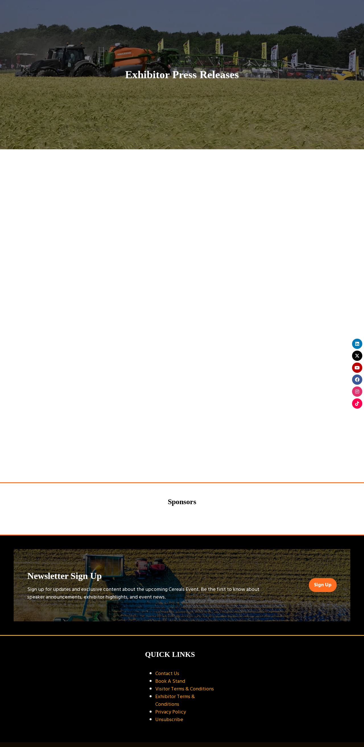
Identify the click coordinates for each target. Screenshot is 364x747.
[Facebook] (357, 379)
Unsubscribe (169, 719)
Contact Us (167, 673)
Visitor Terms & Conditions (184, 689)
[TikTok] (357, 403)
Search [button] (103, 180)
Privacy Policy (170, 712)
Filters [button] (271, 180)
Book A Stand (170, 681)
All (42, 199)
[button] (323, 585)
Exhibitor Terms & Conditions (175, 700)
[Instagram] (357, 391)
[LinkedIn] (357, 344)
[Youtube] (357, 368)
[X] (357, 356)
